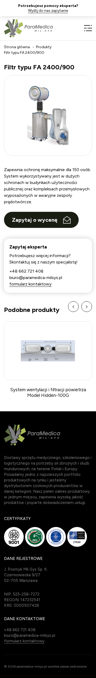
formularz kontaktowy (30, 284)
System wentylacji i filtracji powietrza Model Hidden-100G (48, 392)
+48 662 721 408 (26, 271)
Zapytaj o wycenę (34, 220)
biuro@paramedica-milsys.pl (35, 277)
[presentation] (73, 306)
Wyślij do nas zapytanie (48, 11)
